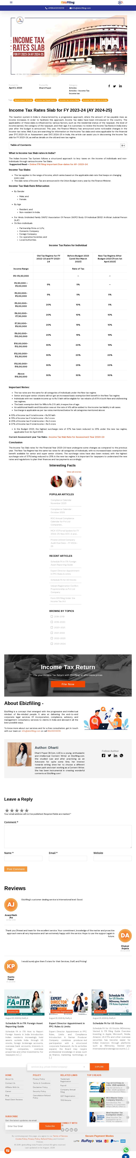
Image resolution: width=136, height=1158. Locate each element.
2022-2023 (59, 638)
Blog (7, 1095)
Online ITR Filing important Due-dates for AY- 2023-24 (58, 164)
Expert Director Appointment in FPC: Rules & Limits (65, 572)
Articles (73, 88)
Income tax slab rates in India (95, 100)
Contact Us (10, 1083)
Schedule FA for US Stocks (63, 579)
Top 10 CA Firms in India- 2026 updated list (115, 1085)
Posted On (13, 85)
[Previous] (51, 481)
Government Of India (23, 100)
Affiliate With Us (12, 1087)
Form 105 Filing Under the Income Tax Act (63, 600)
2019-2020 (59, 622)
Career (8, 1091)
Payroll (63, 1085)
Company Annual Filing (67, 1090)
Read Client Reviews (14, 1099)
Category (73, 85)
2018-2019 (59, 616)
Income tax (74, 93)
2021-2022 (59, 632)
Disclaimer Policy (40, 1087)
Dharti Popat (45, 88)
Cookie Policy (21, 1139)
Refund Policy (47, 1139)
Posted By (43, 85)
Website (98, 853)
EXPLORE (99, 1066)
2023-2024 (60, 643)
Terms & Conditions (41, 1083)
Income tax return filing (69, 100)
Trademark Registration (65, 1080)
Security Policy (39, 1091)
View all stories (74, 471)
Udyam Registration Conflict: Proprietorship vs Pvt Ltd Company (64, 589)
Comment (11, 822)
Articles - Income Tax (79, 90)
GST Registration (67, 1096)
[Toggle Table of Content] (121, 145)
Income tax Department (46, 100)
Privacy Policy (39, 1079)
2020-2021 (59, 627)
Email (53, 853)
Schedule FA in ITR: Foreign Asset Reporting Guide (63, 563)
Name (9, 853)
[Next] (79, 481)
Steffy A (25, 1018)
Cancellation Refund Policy (41, 1096)
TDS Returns (65, 1100)
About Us (9, 1079)
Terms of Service (60, 1136)
